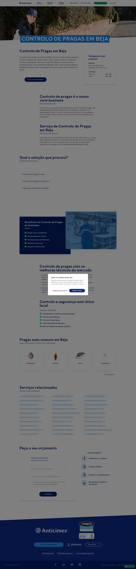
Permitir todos (77, 290)
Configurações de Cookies (60, 290)
